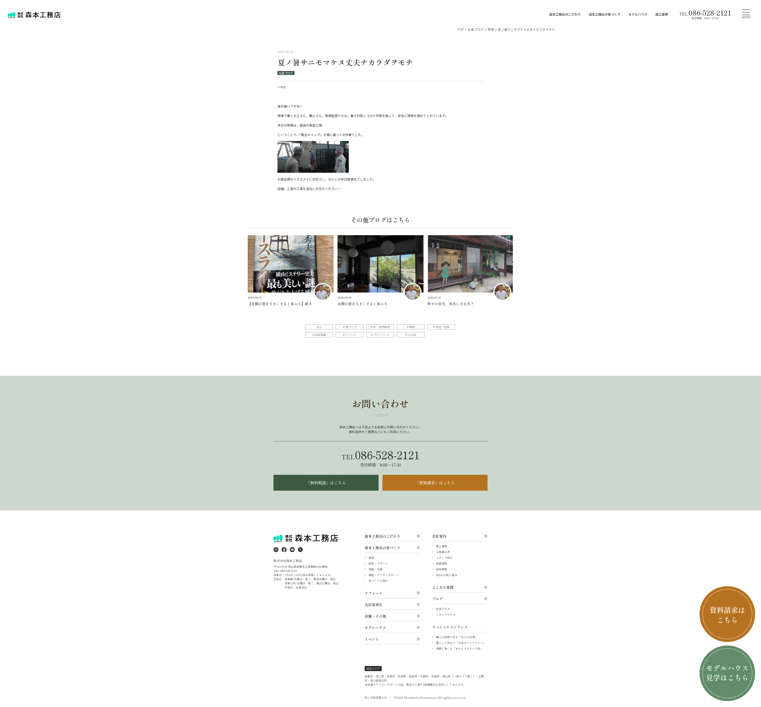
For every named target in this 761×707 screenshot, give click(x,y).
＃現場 (410, 327)
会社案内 (439, 536)
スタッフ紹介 (444, 558)
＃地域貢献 (319, 335)
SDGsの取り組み (446, 575)
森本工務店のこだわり (565, 14)
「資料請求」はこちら (435, 482)
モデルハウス (637, 14)
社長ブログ (286, 73)
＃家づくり (350, 327)
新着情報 (441, 563)
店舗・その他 (375, 616)
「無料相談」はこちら (326, 482)
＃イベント (350, 335)
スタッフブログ (445, 615)
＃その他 (410, 335)
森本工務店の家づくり (604, 14)
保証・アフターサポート (384, 575)
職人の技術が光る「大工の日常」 (457, 637)
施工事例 (661, 14)
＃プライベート (380, 335)
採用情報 (441, 569)
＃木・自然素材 (380, 327)
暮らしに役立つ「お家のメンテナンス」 (461, 643)
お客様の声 (443, 552)
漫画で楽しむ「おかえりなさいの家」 (459, 648)
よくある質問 (442, 587)
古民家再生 (373, 604)
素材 (371, 558)
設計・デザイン (378, 563)
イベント (372, 639)
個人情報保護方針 (376, 697)
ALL (318, 327)
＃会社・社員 (441, 327)
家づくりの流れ (378, 581)
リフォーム (373, 593)
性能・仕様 (375, 569)
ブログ (437, 598)
